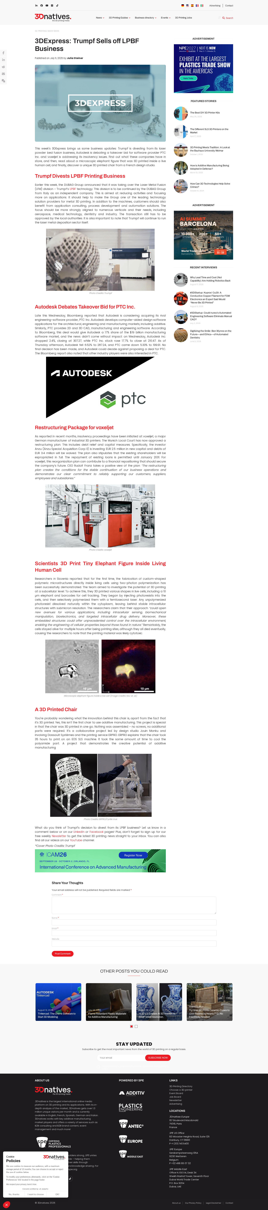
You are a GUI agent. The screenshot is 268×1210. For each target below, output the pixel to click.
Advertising (214, 5)
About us (176, 1203)
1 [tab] (131, 1026)
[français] (197, 5)
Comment (57, 894)
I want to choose (36, 1194)
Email (55, 928)
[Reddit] (3, 67)
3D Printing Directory (180, 1086)
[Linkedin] (3, 60)
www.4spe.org (69, 1169)
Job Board (175, 1096)
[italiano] (202, 5)
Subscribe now (158, 1057)
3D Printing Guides (118, 17)
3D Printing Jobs (183, 17)
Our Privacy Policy (193, 1203)
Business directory (144, 17)
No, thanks (14, 1194)
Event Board (176, 1093)
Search (229, 18)
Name (55, 918)
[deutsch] (182, 5)
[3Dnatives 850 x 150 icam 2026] (100, 860)
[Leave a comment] (3, 81)
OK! (57, 1194)
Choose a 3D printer (180, 1089)
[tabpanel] (58, 1002)
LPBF (73, 189)
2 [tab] (136, 1026)
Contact (229, 5)
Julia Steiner (75, 58)
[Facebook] (3, 53)
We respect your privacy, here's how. (21, 1184)
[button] (6, 1204)
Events (164, 17)
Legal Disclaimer (213, 1203)
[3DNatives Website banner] (203, 235)
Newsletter (175, 1100)
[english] (187, 5)
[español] (192, 5)
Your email (106, 1057)
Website (55, 939)
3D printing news (44, 31)
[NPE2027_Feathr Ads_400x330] (203, 68)
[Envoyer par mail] (3, 74)
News (99, 17)
